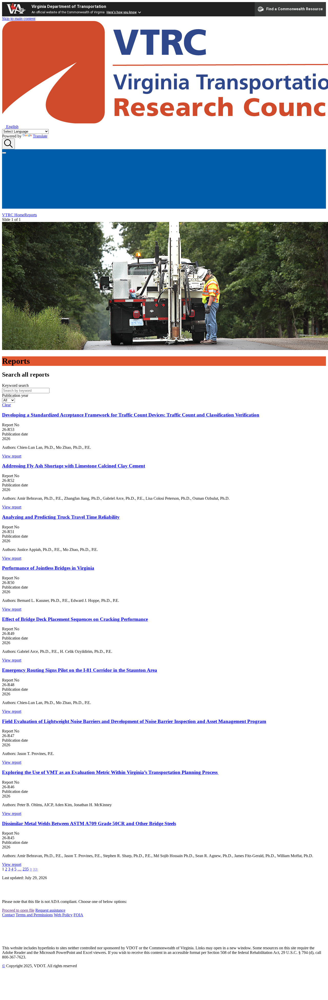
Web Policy (63, 915)
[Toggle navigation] (4, 153)
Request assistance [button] (50, 910)
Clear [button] (6, 405)
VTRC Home (13, 215)
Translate (40, 136)
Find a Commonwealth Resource (294, 9)
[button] (10, 126)
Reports (30, 215)
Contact (8, 915)
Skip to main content (18, 18)
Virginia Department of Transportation (69, 6)
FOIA (78, 915)
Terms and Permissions (34, 915)
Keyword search (15, 385)
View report (11, 456)
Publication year (15, 395)
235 (26, 869)
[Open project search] (8, 144)
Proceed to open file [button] (18, 910)
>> (35, 869)
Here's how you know (122, 12)
